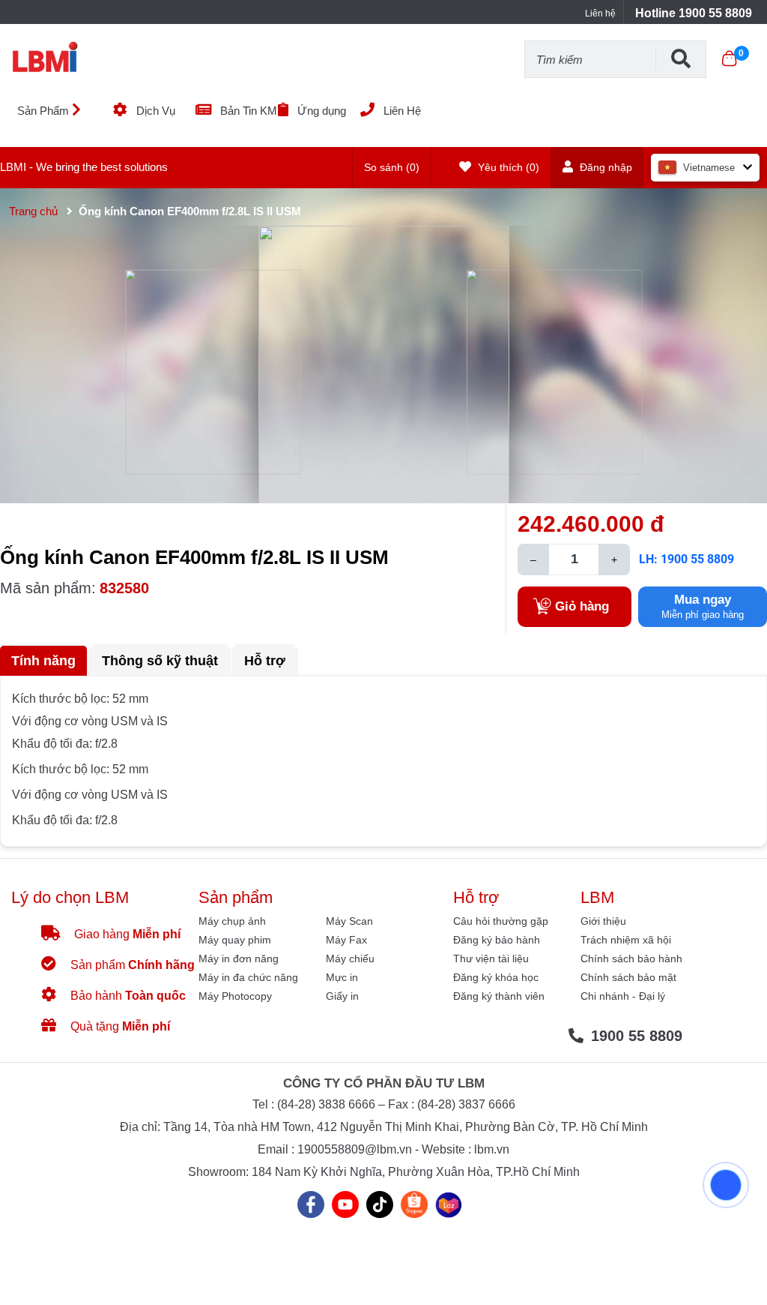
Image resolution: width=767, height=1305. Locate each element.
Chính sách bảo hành (631, 958)
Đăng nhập (604, 167)
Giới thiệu (603, 921)
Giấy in (342, 996)
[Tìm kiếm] (680, 58)
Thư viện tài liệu (491, 958)
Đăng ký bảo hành (496, 940)
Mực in (342, 977)
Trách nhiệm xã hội (625, 940)
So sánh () (391, 167)
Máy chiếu (350, 958)
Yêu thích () (507, 167)
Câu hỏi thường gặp (500, 921)
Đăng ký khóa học (496, 977)
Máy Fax (346, 940)
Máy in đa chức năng (248, 977)
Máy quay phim (234, 940)
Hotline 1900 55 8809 (693, 13)
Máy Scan (349, 921)
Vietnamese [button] (709, 167)
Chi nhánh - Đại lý (622, 996)
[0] (729, 58)
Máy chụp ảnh (232, 921)
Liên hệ (600, 13)
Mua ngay (702, 606)
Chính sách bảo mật (628, 977)
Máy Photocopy (235, 996)
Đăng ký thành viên (499, 996)
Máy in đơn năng (238, 958)
